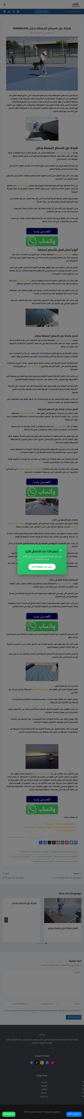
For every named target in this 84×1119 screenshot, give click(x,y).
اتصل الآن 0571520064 (42, 566)
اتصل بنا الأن (73, 1114)
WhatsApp (8, 1114)
